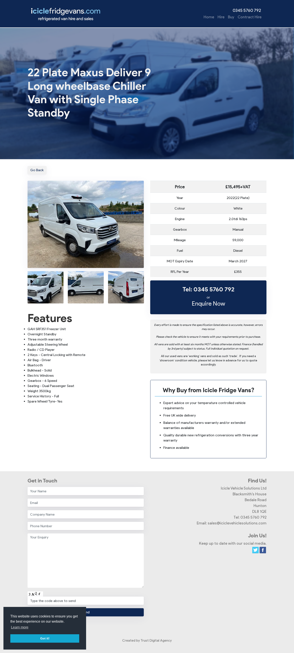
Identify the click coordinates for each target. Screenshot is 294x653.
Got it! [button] (45, 638)
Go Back (37, 170)
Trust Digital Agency (156, 640)
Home (209, 17)
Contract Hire (250, 17)
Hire (221, 17)
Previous (24, 286)
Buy (231, 17)
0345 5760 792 (247, 10)
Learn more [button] (19, 627)
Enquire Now (208, 303)
